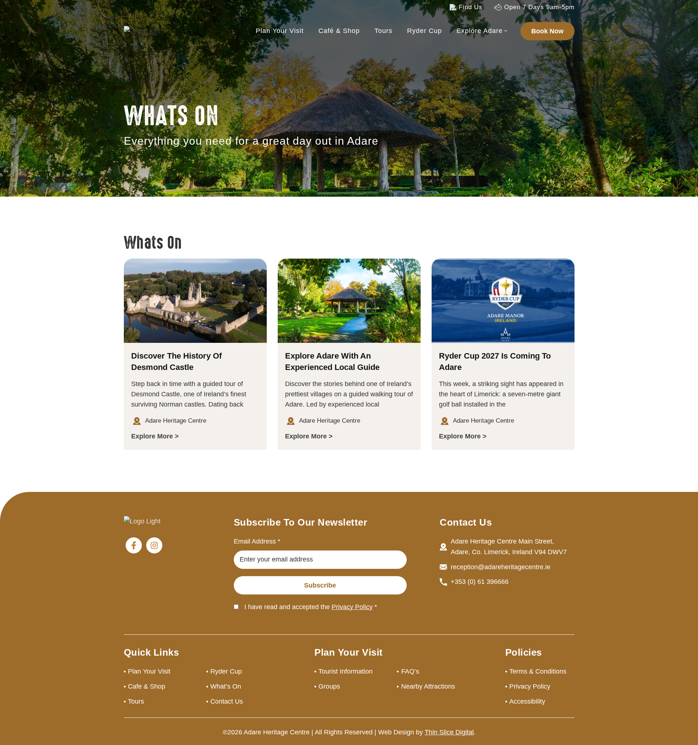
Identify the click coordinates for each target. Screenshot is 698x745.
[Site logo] (142, 30)
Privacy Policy (352, 607)
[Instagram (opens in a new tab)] (154, 545)
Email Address (257, 541)
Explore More (152, 436)
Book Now (547, 31)
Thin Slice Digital (449, 732)
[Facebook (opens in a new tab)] (134, 545)
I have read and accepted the (310, 607)
